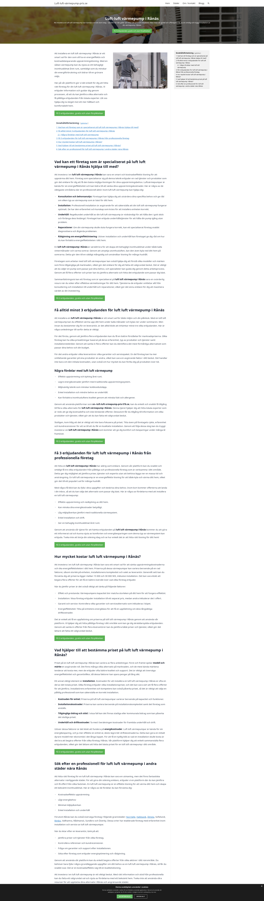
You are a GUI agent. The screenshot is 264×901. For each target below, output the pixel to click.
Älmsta (150, 816)
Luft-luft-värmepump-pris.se (70, 3)
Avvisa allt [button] (141, 896)
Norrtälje (130, 816)
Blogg (201, 3)
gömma (84, 123)
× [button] (261, 886)
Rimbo (57, 820)
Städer (176, 3)
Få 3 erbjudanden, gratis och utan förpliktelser (132, 31)
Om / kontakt (189, 3)
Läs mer (153, 892)
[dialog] (132, 892)
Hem (167, 3)
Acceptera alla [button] (124, 896)
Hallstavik (141, 816)
